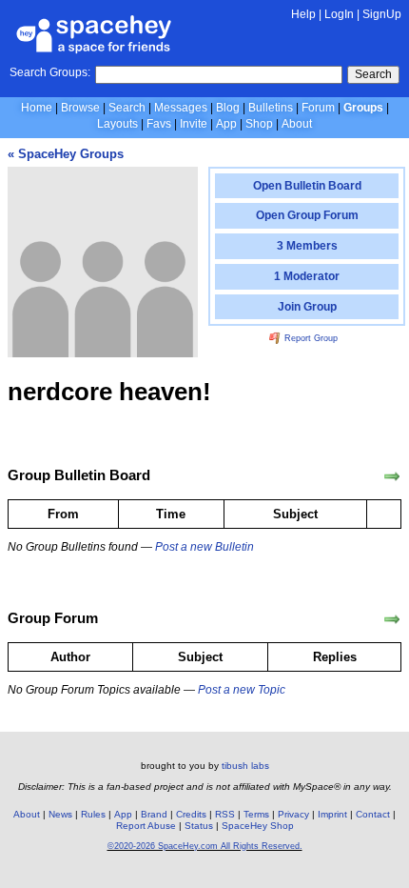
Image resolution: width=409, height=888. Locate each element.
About (297, 124)
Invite (193, 124)
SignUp (381, 14)
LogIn (339, 14)
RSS (225, 814)
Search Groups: (50, 72)
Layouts (117, 124)
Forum (318, 107)
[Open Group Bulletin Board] (391, 476)
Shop (259, 124)
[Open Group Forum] (391, 619)
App (226, 124)
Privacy (293, 814)
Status (199, 825)
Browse (80, 107)
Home (36, 107)
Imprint (332, 814)
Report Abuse (146, 825)
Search (373, 74)
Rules (93, 814)
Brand (154, 814)
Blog (228, 107)
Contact (373, 814)
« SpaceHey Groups (66, 154)
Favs (158, 124)
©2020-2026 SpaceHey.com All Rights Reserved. (204, 846)
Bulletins (270, 107)
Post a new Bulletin (204, 547)
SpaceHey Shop (258, 825)
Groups (363, 107)
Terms (256, 814)
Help (303, 14)
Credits (191, 814)
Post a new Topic (241, 689)
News (60, 814)
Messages (180, 107)
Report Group (310, 338)
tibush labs (245, 765)
